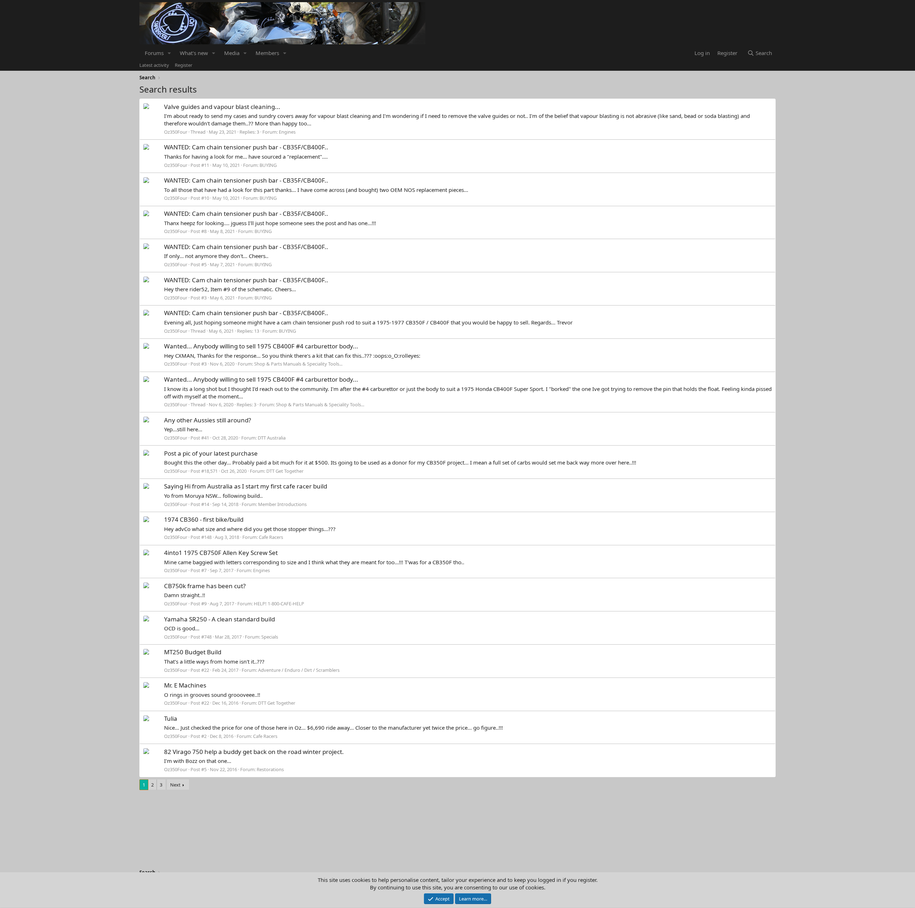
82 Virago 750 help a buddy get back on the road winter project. (254, 752)
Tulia (170, 718)
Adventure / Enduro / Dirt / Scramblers (299, 670)
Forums (154, 52)
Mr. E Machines (185, 685)
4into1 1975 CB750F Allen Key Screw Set (221, 553)
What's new (194, 52)
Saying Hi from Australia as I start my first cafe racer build (245, 486)
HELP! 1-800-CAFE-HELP (279, 603)
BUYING (268, 165)
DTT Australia (272, 438)
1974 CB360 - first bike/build (203, 519)
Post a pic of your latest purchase (211, 453)
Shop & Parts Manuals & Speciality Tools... (298, 364)
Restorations (270, 769)
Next (175, 785)
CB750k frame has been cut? (205, 586)
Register (183, 65)
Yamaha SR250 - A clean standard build (219, 619)
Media (231, 52)
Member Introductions (282, 504)
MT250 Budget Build (192, 652)
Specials (269, 637)
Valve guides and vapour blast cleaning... (222, 107)
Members (267, 52)
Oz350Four (175, 132)
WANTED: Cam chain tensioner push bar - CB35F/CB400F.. (246, 147)
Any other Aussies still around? (207, 420)
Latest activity (154, 65)
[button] (169, 53)
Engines (287, 132)
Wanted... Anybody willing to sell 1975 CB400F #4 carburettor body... (261, 346)
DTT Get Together (284, 471)
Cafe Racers (271, 537)
